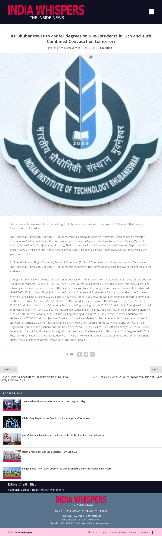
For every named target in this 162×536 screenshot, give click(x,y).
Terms (113, 532)
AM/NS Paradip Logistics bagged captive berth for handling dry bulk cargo (63, 434)
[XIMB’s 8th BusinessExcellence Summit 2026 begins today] (12, 405)
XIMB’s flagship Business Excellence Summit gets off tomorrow (56, 418)
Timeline (144, 532)
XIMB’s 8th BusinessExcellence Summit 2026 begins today (53, 401)
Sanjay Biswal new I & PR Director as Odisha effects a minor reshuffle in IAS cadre (66, 468)
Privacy (122, 532)
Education (106, 48)
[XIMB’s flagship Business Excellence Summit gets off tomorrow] (12, 422)
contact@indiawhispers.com (96, 523)
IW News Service (70, 48)
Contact (104, 532)
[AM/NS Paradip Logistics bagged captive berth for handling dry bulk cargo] (12, 439)
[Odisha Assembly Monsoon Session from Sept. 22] (12, 456)
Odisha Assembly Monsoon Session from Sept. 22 (49, 451)
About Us (92, 532)
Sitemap (133, 532)
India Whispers (24, 532)
